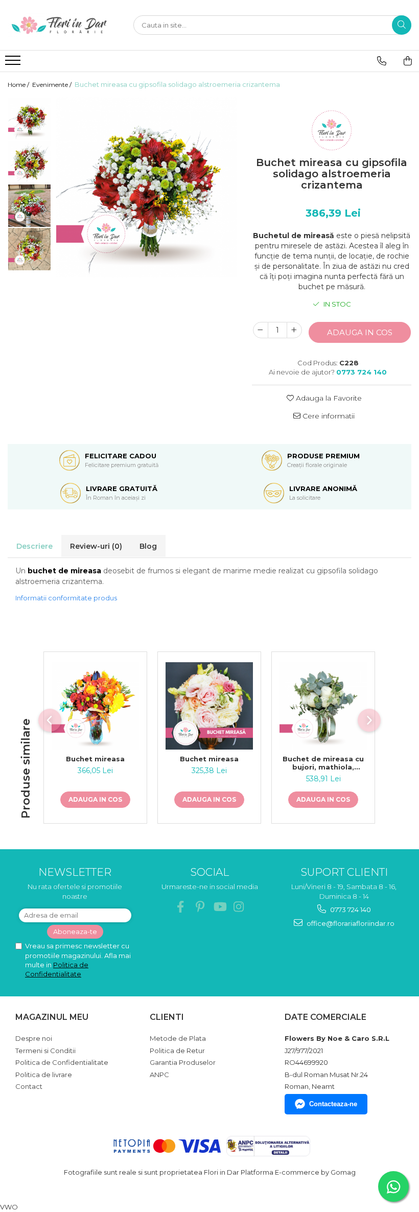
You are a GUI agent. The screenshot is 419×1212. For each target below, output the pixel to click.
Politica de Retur (177, 1050)
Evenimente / (52, 84)
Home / (19, 84)
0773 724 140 (350, 909)
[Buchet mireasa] (95, 706)
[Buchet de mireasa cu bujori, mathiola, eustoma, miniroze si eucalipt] (323, 706)
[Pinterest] (200, 907)
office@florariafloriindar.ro (349, 923)
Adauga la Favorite (328, 398)
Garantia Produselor (183, 1062)
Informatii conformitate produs (66, 598)
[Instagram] (239, 907)
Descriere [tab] (34, 546)
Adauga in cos (359, 332)
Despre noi (33, 1038)
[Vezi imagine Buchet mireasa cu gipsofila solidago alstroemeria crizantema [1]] (29, 162)
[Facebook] (181, 907)
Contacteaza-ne (333, 1104)
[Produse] (14, 63)
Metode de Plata (178, 1038)
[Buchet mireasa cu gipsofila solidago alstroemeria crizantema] (146, 187)
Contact (28, 1086)
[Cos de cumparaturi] (408, 61)
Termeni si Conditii (45, 1050)
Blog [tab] (148, 546)
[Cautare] (401, 25)
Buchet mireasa (95, 759)
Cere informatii (327, 416)
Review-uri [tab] (96, 546)
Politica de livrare (43, 1074)
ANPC (159, 1074)
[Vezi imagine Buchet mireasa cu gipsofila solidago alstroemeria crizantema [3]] (29, 249)
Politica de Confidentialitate (61, 1062)
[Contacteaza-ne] (381, 61)
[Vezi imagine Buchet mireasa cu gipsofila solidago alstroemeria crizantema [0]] (29, 119)
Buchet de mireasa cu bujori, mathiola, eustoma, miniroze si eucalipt (323, 763)
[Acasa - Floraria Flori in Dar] (59, 25)
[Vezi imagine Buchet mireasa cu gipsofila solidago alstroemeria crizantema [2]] (29, 205)
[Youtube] (219, 907)
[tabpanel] (146, 187)
